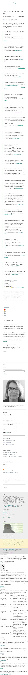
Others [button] (1, 668)
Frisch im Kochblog (8, 470)
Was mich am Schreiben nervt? (9, 440)
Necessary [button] (2, 586)
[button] (6, 307)
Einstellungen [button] (3, 562)
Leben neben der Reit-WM (8, 442)
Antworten (5, 341)
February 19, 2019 (21, 174)
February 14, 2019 (18, 112)
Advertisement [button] (3, 660)
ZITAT (14, 16)
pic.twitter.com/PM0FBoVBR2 (12, 85)
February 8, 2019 (17, 76)
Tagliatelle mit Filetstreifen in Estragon (10, 472)
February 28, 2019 (15, 265)
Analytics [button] (2, 653)
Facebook (5, 513)
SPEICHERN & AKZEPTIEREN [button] (5, 674)
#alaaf (21, 273)
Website (4, 371)
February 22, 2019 (20, 204)
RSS (16, 506)
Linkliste (11, 552)
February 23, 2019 (8, 214)
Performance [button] (2, 645)
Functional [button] (2, 637)
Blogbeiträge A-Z (6, 517)
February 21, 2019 (19, 188)
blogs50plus (10, 505)
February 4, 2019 (21, 68)
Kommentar (5, 351)
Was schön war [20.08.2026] (8, 444)
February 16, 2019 (19, 163)
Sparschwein (5, 481)
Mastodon (5, 512)
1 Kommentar (20, 16)
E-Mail (9, 544)
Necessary (3, 587)
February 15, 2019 (17, 154)
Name (4, 364)
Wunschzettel (13, 480)
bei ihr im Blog (10, 296)
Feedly (5, 506)
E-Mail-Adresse (5, 367)
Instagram (5, 513)
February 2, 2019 (18, 50)
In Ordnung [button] (8, 562)
